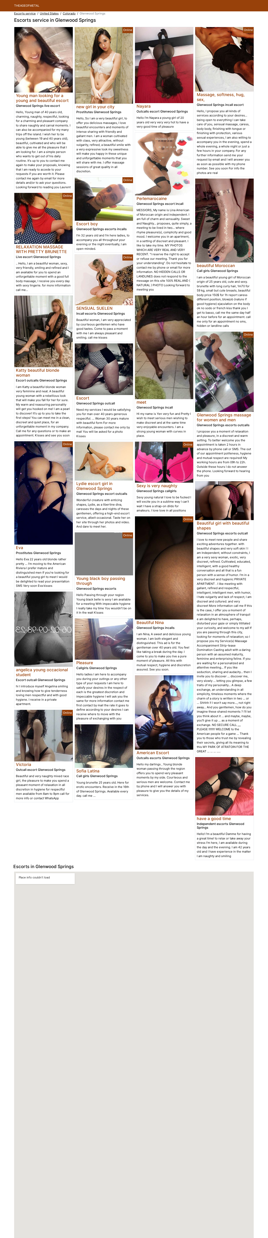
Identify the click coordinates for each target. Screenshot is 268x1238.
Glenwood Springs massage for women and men (224, 417)
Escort (82, 398)
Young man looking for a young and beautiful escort (42, 98)
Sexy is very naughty (157, 485)
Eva (19, 547)
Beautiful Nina (150, 622)
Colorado (69, 13)
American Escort (153, 752)
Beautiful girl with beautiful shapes (223, 525)
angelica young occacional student (42, 672)
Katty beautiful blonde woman (37, 373)
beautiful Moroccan (216, 265)
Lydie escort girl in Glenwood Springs (94, 486)
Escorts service (25, 13)
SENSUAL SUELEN (94, 308)
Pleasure (84, 662)
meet (141, 402)
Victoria (23, 764)
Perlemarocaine (152, 198)
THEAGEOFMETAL (26, 5)
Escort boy (87, 223)
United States (49, 13)
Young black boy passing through (100, 581)
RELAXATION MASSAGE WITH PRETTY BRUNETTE (41, 249)
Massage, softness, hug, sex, (221, 97)
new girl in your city (95, 106)
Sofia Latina (87, 770)
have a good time (214, 818)
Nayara (144, 106)
